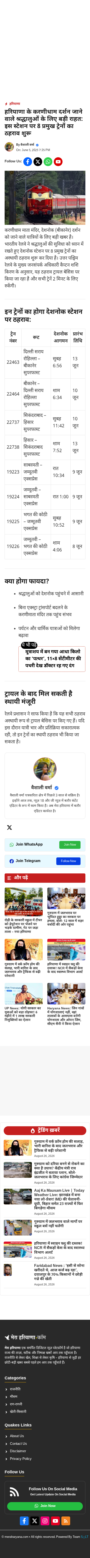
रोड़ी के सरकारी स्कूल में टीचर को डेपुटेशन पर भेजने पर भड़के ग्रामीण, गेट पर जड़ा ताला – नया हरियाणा (23, 926)
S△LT (84, 1537)
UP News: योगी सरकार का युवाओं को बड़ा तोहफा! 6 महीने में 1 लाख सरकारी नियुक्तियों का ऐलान (23, 1014)
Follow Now (68, 861)
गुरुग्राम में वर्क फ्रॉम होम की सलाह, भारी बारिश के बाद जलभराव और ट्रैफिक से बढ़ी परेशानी (22, 970)
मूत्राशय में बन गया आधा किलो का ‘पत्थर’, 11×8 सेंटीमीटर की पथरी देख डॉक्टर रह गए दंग (53, 659)
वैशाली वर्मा (27, 145)
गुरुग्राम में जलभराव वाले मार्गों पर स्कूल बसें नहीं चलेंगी (58, 1224)
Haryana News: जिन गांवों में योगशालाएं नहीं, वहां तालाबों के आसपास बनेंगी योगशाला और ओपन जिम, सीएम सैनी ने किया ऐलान (65, 1016)
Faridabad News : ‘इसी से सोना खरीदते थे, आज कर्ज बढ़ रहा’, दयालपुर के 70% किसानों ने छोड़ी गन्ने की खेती (59, 1273)
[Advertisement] (45, 47)
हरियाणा (14, 104)
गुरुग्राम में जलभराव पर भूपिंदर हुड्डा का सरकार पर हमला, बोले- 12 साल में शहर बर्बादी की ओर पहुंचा (65, 919)
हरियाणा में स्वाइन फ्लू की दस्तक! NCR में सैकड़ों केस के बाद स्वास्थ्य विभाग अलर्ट (65, 968)
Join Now (70, 845)
